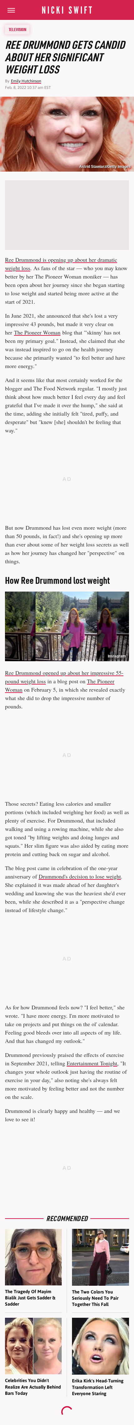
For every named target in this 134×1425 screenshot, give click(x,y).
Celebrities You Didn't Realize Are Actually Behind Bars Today (33, 1387)
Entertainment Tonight (92, 1063)
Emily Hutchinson (26, 81)
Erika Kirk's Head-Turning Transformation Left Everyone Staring (97, 1387)
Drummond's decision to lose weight (80, 876)
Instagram (117, 656)
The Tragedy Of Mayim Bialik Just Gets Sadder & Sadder (30, 1298)
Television (17, 29)
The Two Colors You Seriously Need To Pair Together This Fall (95, 1298)
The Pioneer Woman (37, 332)
